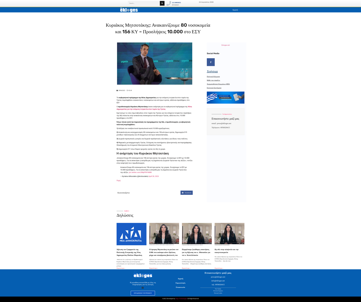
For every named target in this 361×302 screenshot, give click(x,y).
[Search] (162, 3)
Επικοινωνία (180, 287)
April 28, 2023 (154, 176)
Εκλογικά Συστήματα (214, 88)
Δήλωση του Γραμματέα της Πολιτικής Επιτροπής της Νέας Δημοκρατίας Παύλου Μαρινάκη (129, 252)
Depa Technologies (181, 298)
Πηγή (119, 180)
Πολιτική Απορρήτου (218, 290)
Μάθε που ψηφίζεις (213, 80)
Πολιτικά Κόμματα (213, 76)
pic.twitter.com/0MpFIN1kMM (140, 172)
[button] (186, 193)
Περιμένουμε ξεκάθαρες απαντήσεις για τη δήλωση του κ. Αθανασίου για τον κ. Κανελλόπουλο (196, 252)
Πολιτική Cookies (218, 293)
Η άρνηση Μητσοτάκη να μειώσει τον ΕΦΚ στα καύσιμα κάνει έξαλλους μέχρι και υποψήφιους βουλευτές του (163, 252)
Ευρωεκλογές (180, 283)
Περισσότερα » (121, 268)
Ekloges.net (225, 45)
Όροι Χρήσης (218, 289)
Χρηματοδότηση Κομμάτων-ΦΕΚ (218, 84)
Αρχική (235, 10)
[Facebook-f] (211, 62)
